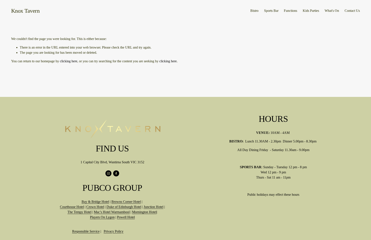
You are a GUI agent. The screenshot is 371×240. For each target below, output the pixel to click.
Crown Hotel (95, 207)
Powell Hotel (126, 217)
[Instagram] (108, 173)
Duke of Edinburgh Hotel (123, 207)
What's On (332, 10)
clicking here (68, 61)
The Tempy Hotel (79, 212)
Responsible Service (86, 231)
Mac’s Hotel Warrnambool (112, 212)
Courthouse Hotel (72, 207)
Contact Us (352, 10)
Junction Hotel (153, 207)
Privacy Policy (113, 231)
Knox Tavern (25, 11)
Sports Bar (271, 10)
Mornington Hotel (144, 212)
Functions (290, 10)
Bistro (254, 10)
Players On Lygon (102, 217)
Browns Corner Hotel (126, 201)
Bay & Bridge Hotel (95, 201)
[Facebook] (116, 173)
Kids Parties (311, 10)
